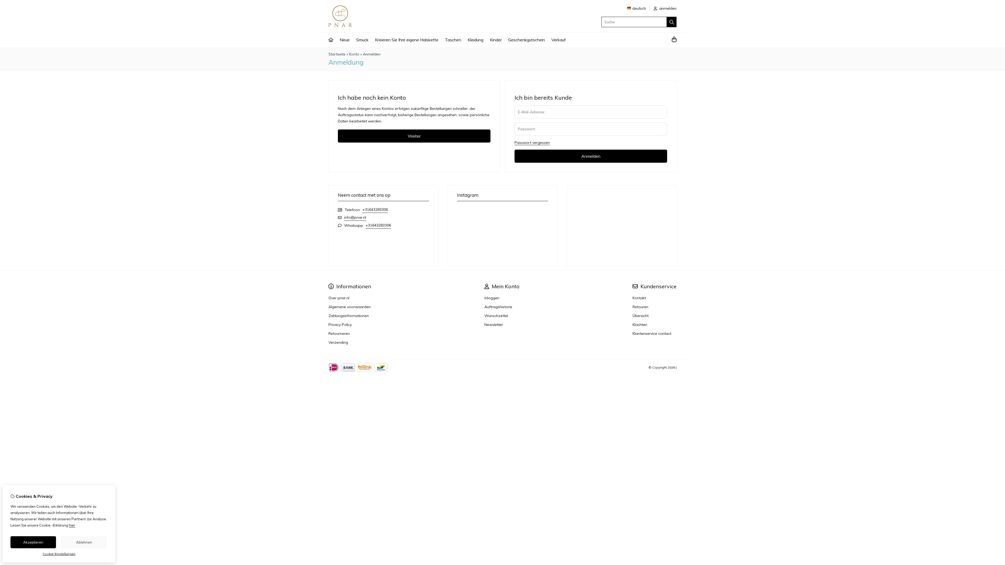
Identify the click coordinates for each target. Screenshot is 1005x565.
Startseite (336, 54)
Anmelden (372, 54)
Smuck (362, 39)
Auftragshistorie (498, 306)
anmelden (667, 8)
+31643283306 (375, 209)
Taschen (453, 39)
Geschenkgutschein (526, 39)
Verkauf (558, 39)
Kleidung (475, 39)
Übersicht (641, 315)
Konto (354, 54)
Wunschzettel (496, 315)
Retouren (640, 306)
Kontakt (639, 298)
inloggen (491, 298)
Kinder (496, 39)
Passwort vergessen (532, 142)
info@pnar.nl (355, 217)
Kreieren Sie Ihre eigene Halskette (406, 39)
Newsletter (493, 324)
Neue (345, 39)
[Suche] (672, 22)
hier (72, 525)
